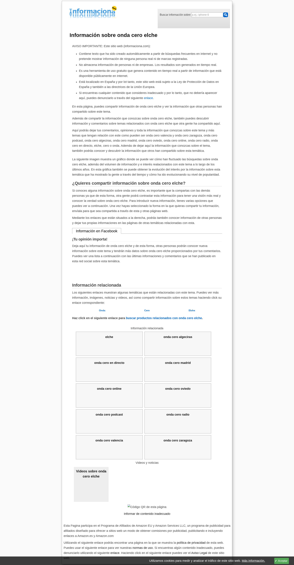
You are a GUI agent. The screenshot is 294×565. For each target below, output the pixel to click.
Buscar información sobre (175, 14)
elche (109, 337)
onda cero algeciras (178, 337)
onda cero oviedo (178, 388)
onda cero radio (177, 414)
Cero (147, 310)
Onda (102, 310)
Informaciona (70, 12)
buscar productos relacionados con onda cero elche (164, 318)
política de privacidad (191, 542)
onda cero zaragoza (178, 440)
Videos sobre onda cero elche (91, 473)
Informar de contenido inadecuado (147, 513)
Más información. (253, 560)
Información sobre (113, 35)
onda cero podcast (109, 414)
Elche (192, 310)
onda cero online (109, 388)
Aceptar (282, 560)
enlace (148, 98)
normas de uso (143, 548)
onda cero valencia (109, 440)
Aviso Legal (199, 553)
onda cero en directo (109, 363)
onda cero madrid (178, 363)
